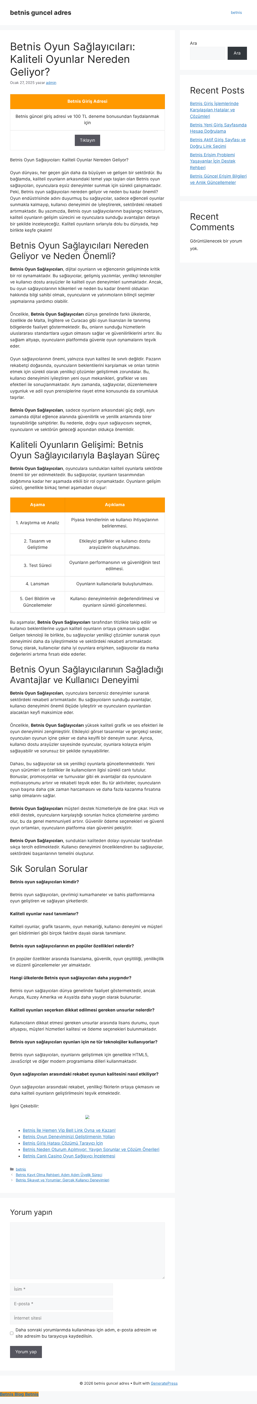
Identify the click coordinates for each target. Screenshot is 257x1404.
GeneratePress (164, 1383)
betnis (236, 12)
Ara (193, 43)
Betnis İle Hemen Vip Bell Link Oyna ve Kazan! (69, 1130)
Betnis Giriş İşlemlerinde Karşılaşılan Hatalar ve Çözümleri (214, 110)
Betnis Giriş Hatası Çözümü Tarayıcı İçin (63, 1143)
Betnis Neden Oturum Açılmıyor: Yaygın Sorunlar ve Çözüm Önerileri (91, 1149)
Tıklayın (87, 140)
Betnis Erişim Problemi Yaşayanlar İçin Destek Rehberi (212, 161)
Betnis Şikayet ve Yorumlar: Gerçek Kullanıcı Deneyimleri (62, 1180)
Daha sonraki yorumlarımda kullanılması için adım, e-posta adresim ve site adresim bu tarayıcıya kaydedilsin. (86, 1333)
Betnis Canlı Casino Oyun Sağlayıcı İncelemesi (69, 1155)
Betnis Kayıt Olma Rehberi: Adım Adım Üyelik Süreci (59, 1175)
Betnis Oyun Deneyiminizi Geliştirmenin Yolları (69, 1136)
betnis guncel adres (40, 12)
